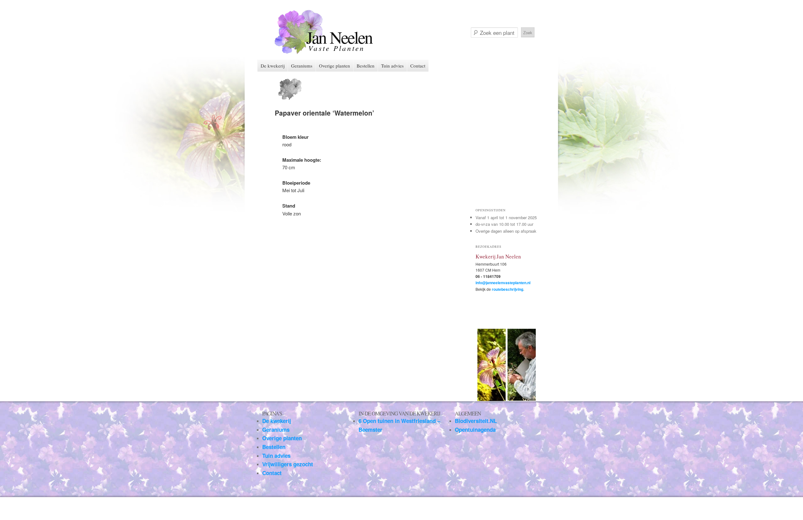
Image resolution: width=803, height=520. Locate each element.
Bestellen (366, 65)
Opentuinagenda (475, 429)
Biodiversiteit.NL (476, 421)
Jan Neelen (339, 36)
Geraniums (301, 65)
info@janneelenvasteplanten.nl (503, 282)
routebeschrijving (507, 289)
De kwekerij (273, 65)
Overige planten (334, 65)
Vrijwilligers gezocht (287, 464)
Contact (417, 65)
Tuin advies (392, 65)
